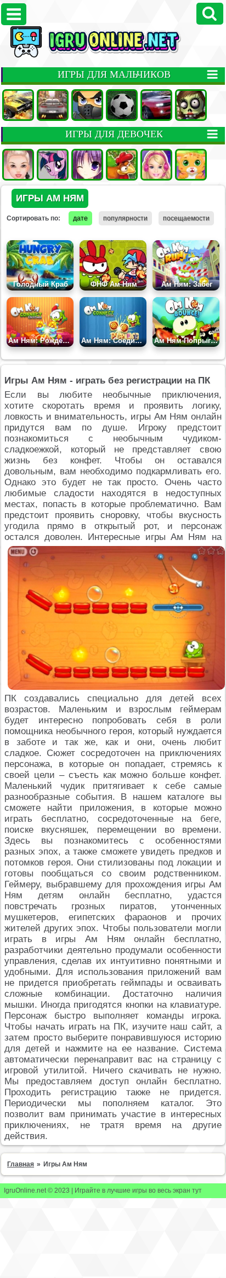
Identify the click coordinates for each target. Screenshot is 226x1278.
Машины (18, 105)
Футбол (122, 105)
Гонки (53, 105)
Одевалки (18, 165)
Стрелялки (87, 105)
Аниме (87, 165)
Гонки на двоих (156, 105)
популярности (125, 218)
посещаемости (186, 218)
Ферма (122, 165)
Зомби (191, 105)
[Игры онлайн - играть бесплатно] (113, 55)
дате (80, 218)
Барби (156, 165)
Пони (53, 165)
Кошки (191, 165)
